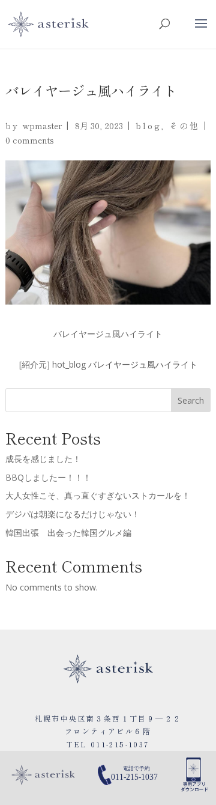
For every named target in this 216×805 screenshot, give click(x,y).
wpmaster (42, 126)
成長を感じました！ (43, 458)
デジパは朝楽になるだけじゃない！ (72, 514)
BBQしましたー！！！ (48, 477)
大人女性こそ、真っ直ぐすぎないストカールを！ (97, 495)
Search (191, 400)
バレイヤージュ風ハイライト (142, 364)
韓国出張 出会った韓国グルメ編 (68, 532)
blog (148, 126)
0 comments (29, 140)
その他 (184, 126)
